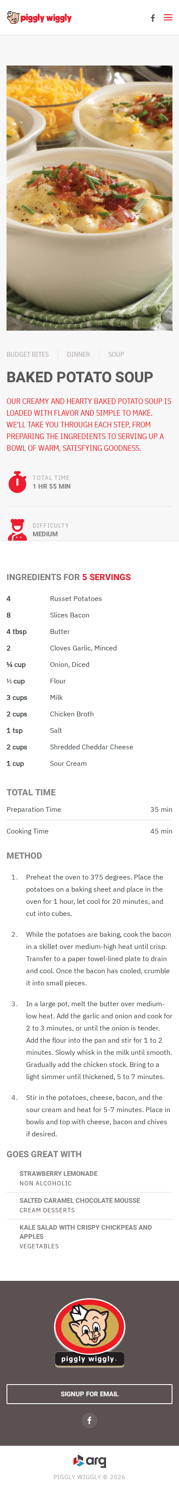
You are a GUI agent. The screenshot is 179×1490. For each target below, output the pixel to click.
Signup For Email (90, 1394)
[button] (168, 17)
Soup (116, 354)
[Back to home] (39, 17)
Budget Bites (28, 354)
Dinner (78, 354)
